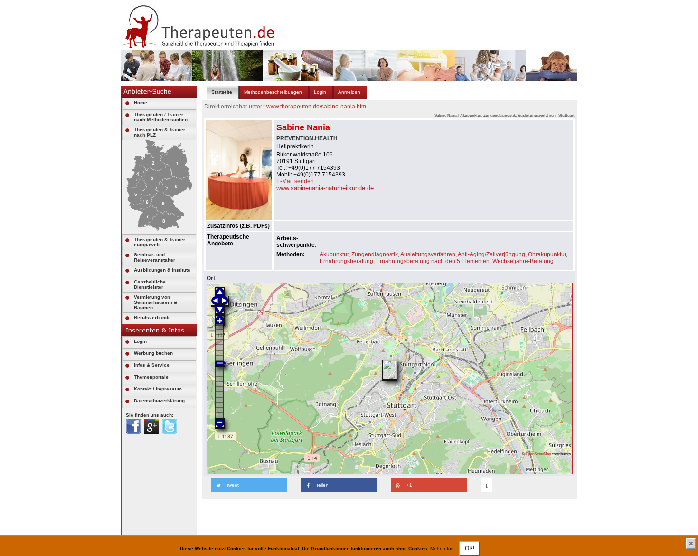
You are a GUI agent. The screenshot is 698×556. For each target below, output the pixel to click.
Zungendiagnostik (374, 254)
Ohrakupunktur (547, 254)
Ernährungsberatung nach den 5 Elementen (433, 261)
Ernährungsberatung (346, 261)
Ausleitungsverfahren (427, 254)
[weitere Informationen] (486, 485)
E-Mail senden (295, 181)
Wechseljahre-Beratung (523, 261)
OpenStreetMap (538, 453)
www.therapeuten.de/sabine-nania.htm (316, 106)
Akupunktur (334, 254)
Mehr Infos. (443, 548)
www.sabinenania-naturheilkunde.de (325, 188)
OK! (469, 548)
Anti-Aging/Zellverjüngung (491, 254)
